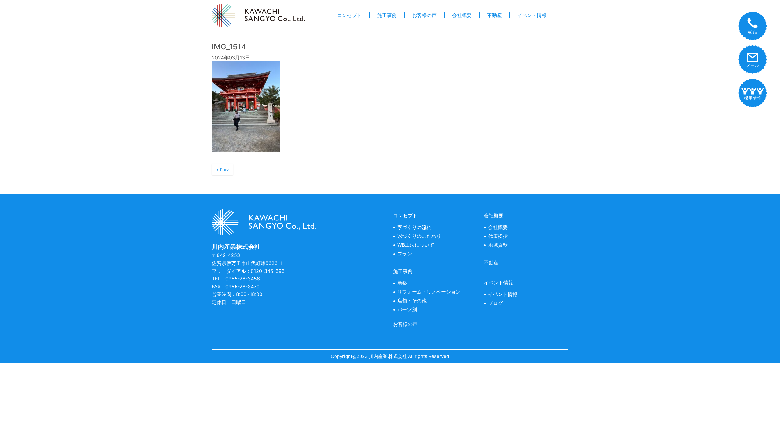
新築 (402, 283)
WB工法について (415, 245)
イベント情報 (532, 15)
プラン (404, 254)
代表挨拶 (498, 236)
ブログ (495, 303)
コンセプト (349, 15)
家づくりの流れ (414, 227)
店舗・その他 (412, 301)
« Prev (223, 169)
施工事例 (387, 15)
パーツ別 (407, 309)
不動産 (494, 15)
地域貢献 (498, 245)
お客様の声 (424, 15)
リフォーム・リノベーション (429, 292)
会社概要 (462, 15)
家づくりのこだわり (419, 236)
